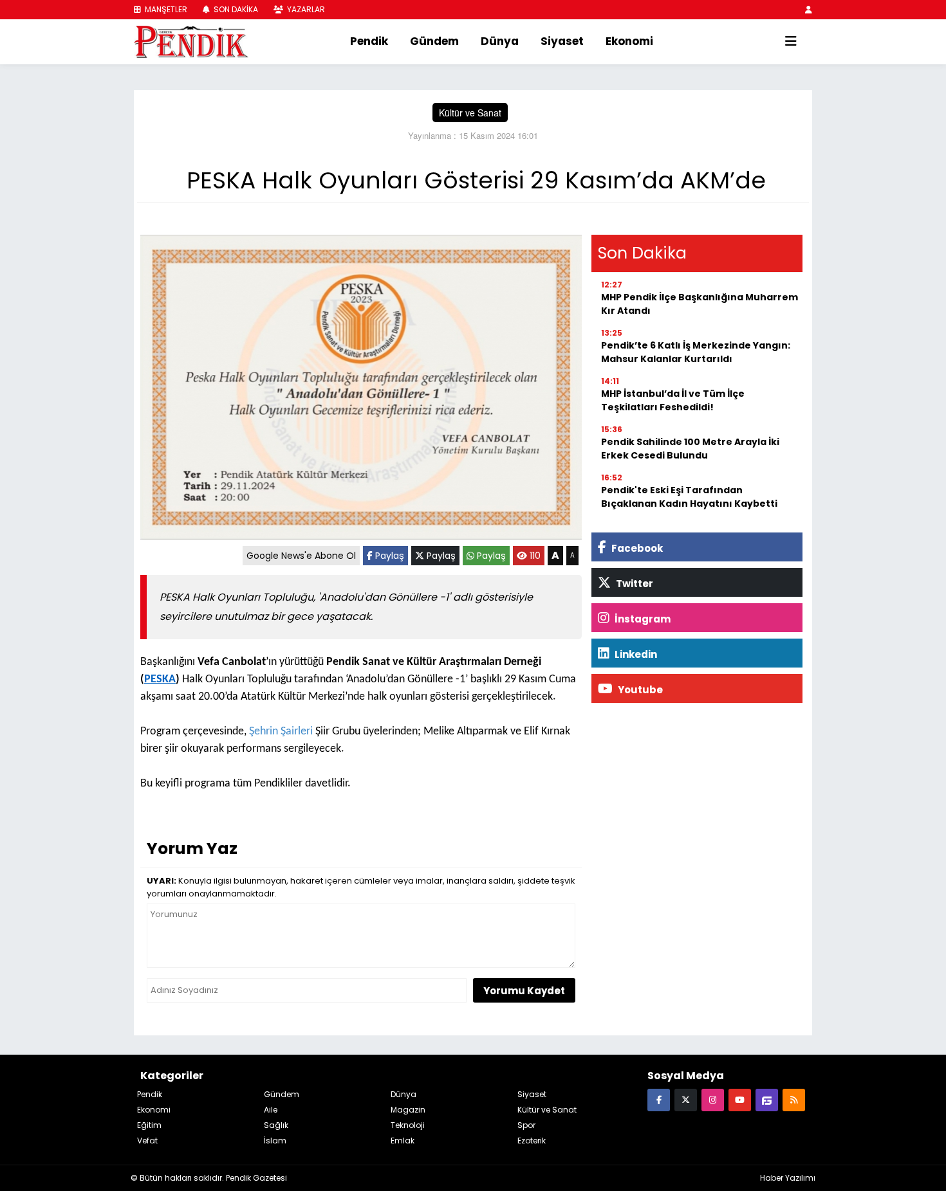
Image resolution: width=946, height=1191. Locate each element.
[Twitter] (685, 1099)
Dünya (500, 41)
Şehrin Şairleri (279, 731)
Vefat (147, 1140)
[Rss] (794, 1099)
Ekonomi (629, 41)
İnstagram (642, 619)
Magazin (408, 1109)
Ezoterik (531, 1140)
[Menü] (791, 42)
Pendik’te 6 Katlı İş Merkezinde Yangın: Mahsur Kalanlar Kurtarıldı (695, 352)
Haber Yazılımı (787, 1177)
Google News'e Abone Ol (301, 555)
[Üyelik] (808, 9)
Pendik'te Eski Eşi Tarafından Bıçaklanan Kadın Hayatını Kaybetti (689, 497)
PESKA (160, 679)
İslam (275, 1140)
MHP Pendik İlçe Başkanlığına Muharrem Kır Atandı (699, 304)
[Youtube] (739, 1099)
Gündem (434, 41)
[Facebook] (658, 1099)
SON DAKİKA (235, 9)
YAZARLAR (305, 9)
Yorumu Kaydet (524, 990)
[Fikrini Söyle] (767, 1099)
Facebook (636, 548)
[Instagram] (712, 1099)
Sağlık (276, 1125)
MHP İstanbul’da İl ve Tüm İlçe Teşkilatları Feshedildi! (673, 400)
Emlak (402, 1140)
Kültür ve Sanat (470, 112)
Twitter (633, 583)
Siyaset (562, 41)
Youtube (639, 689)
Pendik (369, 41)
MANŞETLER (165, 9)
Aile (270, 1109)
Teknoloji (408, 1125)
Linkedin (635, 654)
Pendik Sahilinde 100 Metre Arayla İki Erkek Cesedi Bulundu (690, 448)
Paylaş (388, 555)
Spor (526, 1125)
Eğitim (149, 1125)
